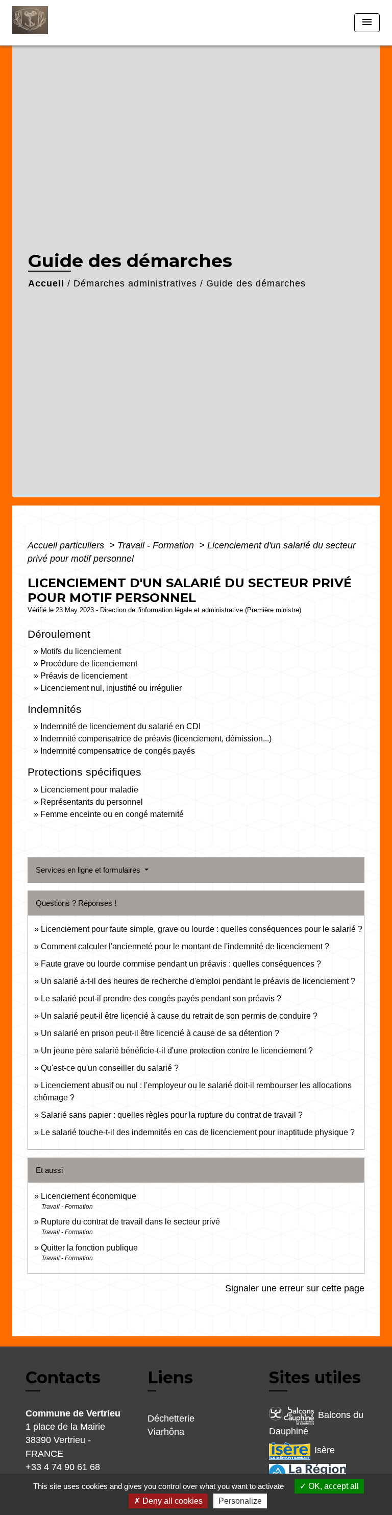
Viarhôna (166, 1432)
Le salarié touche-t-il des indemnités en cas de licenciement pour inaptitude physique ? (198, 1132)
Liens (170, 1377)
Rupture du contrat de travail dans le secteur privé (130, 1221)
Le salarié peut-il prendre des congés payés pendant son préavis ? (161, 998)
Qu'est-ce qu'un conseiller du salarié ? (110, 1068)
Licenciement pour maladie (89, 789)
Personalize (240, 1501)
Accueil (46, 283)
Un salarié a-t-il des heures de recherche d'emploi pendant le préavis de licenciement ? (198, 981)
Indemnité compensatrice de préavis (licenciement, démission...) (156, 738)
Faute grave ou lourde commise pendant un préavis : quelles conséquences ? (181, 963)
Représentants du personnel (91, 802)
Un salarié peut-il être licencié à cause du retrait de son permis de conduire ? (179, 1016)
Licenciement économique (88, 1196)
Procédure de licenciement (88, 663)
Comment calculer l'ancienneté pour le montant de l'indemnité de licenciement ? (185, 946)
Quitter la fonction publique (89, 1247)
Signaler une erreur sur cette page (294, 1288)
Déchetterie (171, 1418)
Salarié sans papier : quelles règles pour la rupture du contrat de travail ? (172, 1115)
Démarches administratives (135, 283)
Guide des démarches (256, 283)
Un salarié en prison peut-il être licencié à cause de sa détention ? (160, 1033)
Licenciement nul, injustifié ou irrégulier (111, 688)
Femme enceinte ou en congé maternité (112, 814)
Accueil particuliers (67, 545)
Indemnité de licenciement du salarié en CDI (120, 726)
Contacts (63, 1377)
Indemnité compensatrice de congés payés (117, 751)
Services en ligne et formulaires (89, 869)
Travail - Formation (157, 545)
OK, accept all (332, 1486)
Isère (324, 1450)
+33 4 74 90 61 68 (63, 1467)
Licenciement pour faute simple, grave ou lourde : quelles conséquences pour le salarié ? (201, 929)
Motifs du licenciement (80, 651)
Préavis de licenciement (83, 675)
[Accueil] (50, 23)
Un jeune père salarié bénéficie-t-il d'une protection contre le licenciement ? (177, 1050)
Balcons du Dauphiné (316, 1423)
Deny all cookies (171, 1501)
